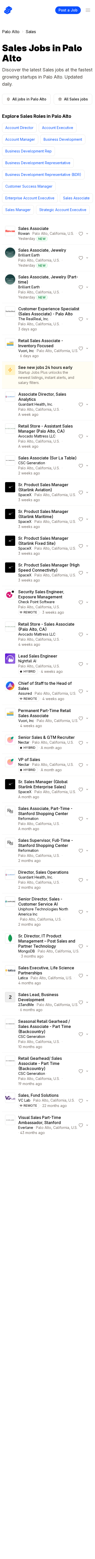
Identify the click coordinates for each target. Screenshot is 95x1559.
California (58, 233)
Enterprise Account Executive (29, 198)
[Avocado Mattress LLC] (10, 436)
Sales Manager (18, 210)
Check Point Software (36, 602)
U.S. (71, 233)
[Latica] (10, 975)
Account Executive (57, 127)
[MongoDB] (10, 946)
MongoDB (26, 951)
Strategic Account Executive (62, 210)
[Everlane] (10, 1125)
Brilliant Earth (29, 255)
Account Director (19, 127)
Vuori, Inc (26, 351)
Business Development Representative (37, 163)
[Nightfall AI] (10, 663)
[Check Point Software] (10, 602)
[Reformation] (10, 818)
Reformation (28, 818)
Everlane (25, 1127)
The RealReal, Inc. (33, 319)
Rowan (24, 233)
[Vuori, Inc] (10, 348)
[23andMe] (10, 1002)
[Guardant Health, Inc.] (10, 404)
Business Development (63, 139)
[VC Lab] (10, 1101)
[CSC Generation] (10, 465)
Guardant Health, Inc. (35, 404)
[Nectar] (10, 743)
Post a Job (68, 10)
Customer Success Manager (28, 186)
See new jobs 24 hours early (45, 367)
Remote (30, 612)
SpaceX (25, 495)
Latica (23, 978)
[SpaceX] (10, 492)
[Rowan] (10, 233)
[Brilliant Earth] (10, 258)
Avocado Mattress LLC (36, 436)
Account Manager (20, 139)
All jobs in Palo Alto (29, 99)
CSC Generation (31, 463)
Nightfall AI (27, 661)
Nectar (23, 742)
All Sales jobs (76, 99)
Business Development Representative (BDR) (43, 174)
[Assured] (10, 691)
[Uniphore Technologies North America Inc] (10, 911)
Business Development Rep (28, 151)
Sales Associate (76, 198)
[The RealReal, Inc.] (10, 319)
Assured (25, 693)
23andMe (26, 1004)
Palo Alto (11, 31)
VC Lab (24, 1100)
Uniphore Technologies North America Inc (43, 911)
